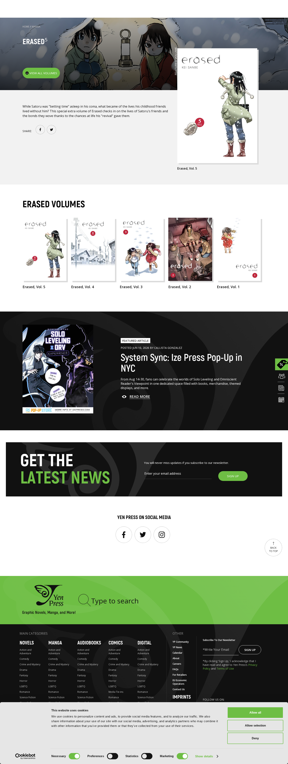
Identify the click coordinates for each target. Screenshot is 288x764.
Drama (23, 670)
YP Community (181, 641)
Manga (36, 26)
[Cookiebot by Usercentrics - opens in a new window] (25, 756)
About (176, 658)
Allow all (255, 712)
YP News (177, 647)
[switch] (112, 756)
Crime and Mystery (30, 664)
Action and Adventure (26, 651)
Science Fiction (28, 697)
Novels (27, 643)
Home (26, 26)
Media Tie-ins (116, 692)
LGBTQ (23, 686)
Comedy (24, 659)
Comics (116, 643)
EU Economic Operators (180, 682)
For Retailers (180, 674)
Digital (144, 643)
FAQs (175, 669)
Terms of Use (225, 668)
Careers (177, 663)
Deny (255, 738)
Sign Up (250, 650)
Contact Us (179, 689)
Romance (25, 692)
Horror (23, 681)
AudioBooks (89, 643)
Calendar (177, 652)
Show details (204, 756)
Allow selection (255, 725)
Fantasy (24, 675)
